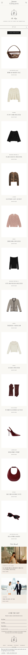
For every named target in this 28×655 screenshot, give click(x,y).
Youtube (14, 647)
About (4, 645)
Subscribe (4, 629)
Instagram (10, 645)
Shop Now (14, 159)
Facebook (22, 645)
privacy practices (20, 632)
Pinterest (16, 645)
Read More (6, 571)
